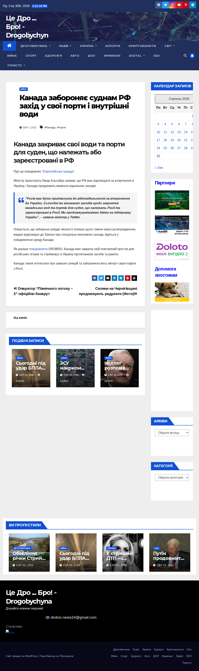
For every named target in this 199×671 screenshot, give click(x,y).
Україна (87, 46)
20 (179, 140)
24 (158, 148)
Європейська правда (58, 171)
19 (172, 140)
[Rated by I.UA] (10, 632)
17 (158, 140)
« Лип (159, 167)
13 (179, 132)
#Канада (50, 127)
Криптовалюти (142, 46)
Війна (12, 55)
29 (192, 148)
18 (165, 140)
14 (186, 132)
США (156, 548)
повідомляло (38, 249)
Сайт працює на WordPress (22, 656)
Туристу (15, 65)
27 (179, 148)
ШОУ (91, 55)
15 (192, 132)
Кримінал (112, 55)
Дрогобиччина (34, 46)
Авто (74, 55)
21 (186, 140)
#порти (61, 127)
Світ (168, 46)
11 (165, 132)
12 (172, 132)
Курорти (112, 46)
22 (192, 140)
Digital (136, 55)
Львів (64, 46)
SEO (156, 55)
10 (158, 132)
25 (165, 148)
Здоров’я (53, 55)
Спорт (31, 55)
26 (172, 148)
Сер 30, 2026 (24, 565)
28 (186, 148)
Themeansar (66, 656)
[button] (185, 55)
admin (23, 318)
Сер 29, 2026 (118, 565)
